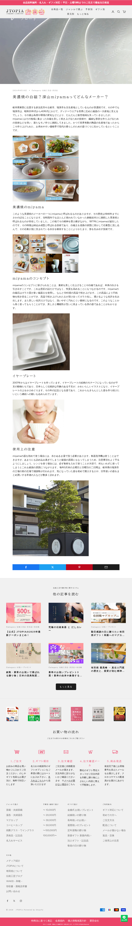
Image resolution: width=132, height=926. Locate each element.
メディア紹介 (13, 860)
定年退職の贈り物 (77, 830)
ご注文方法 (108, 820)
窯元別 (70, 14)
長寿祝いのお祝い (77, 820)
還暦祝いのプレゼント (79, 825)
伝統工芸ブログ (14, 876)
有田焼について (14, 871)
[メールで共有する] (106, 567)
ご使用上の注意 (111, 840)
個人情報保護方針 (77, 920)
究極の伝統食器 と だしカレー (65, 629)
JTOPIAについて (15, 866)
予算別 (89, 9)
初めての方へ (110, 815)
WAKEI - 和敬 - (14, 881)
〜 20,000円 (49, 815)
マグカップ (12, 820)
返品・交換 (108, 835)
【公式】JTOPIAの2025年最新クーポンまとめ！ (23, 633)
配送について (110, 825)
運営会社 (94, 920)
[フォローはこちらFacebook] (7, 901)
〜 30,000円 (49, 820)
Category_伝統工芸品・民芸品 (45, 90)
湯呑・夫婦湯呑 (14, 815)
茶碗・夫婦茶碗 (14, 810)
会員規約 (60, 920)
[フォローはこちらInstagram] (21, 901)
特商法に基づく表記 (41, 920)
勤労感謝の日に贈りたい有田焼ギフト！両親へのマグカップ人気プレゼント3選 (108, 633)
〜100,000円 (50, 830)
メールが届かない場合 (114, 830)
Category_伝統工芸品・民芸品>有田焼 (23, 627)
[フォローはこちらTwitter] (14, 901)
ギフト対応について (113, 810)
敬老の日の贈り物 (77, 845)
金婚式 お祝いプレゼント (81, 810)
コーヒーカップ (14, 825)
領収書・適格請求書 (16, 886)
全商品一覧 (57, 9)
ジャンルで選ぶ (74, 9)
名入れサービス (14, 840)
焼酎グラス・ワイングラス (20, 830)
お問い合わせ (13, 891)
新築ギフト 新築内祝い (79, 835)
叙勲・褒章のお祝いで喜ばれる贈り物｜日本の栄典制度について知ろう (23, 674)
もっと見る (66, 686)
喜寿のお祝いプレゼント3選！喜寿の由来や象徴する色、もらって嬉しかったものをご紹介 (65, 674)
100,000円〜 (50, 835)
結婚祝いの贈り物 (77, 815)
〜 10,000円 (49, 810)
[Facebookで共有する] (26, 567)
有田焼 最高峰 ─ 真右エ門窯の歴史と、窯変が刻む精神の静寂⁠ (108, 669)
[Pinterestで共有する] (79, 567)
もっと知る (83, 14)
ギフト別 (100, 9)
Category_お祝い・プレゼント (103, 627)
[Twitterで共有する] (52, 567)
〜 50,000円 (49, 825)
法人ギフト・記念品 (78, 840)
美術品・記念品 (14, 835)
